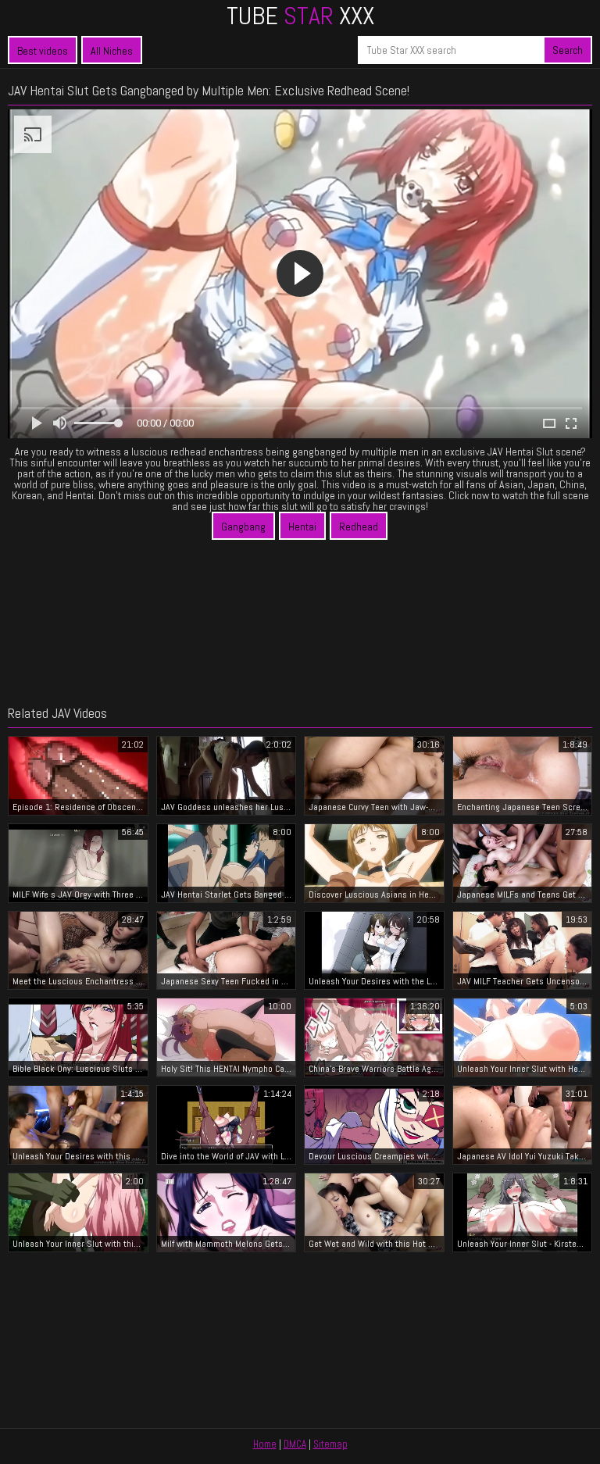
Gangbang (243, 527)
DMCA (295, 1444)
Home (265, 1444)
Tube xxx (300, 15)
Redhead (358, 527)
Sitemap (330, 1444)
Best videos (42, 51)
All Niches (112, 51)
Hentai (302, 527)
